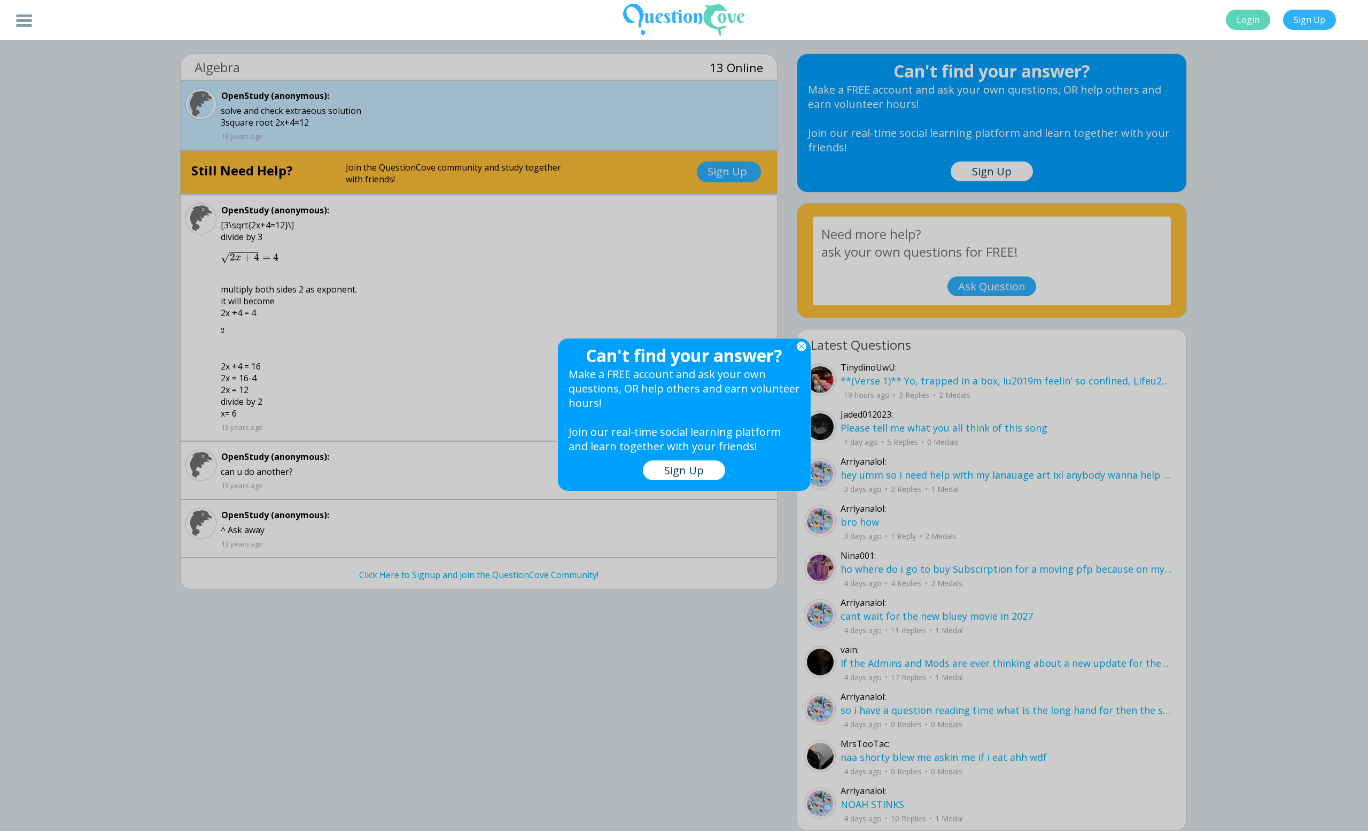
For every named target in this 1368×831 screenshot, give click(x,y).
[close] (801, 346)
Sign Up (1309, 20)
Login (1248, 20)
